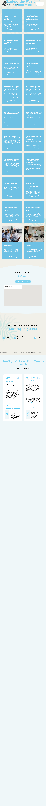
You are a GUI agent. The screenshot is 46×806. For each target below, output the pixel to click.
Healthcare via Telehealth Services (33, 244)
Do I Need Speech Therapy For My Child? (11, 184)
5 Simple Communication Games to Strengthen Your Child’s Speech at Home (33, 185)
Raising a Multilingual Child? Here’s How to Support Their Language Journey (34, 113)
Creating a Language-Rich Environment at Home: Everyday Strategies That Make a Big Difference (33, 17)
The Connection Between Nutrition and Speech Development (33, 161)
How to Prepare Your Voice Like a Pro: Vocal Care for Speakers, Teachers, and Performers (11, 89)
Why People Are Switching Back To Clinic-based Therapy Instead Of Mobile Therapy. (11, 17)
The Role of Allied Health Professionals (10, 244)
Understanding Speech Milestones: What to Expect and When (11, 209)
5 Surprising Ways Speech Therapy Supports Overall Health (11, 42)
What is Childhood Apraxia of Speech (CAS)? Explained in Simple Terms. (33, 42)
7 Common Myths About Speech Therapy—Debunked (12, 137)
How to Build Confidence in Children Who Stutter (11, 160)
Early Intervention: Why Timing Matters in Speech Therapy (33, 65)
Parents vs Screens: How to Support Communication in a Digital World (33, 138)
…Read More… (32, 402)
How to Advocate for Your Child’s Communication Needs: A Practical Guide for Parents (33, 89)
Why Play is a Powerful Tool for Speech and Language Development (11, 113)
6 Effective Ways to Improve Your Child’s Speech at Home (33, 209)
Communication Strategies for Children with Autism (11, 64)
